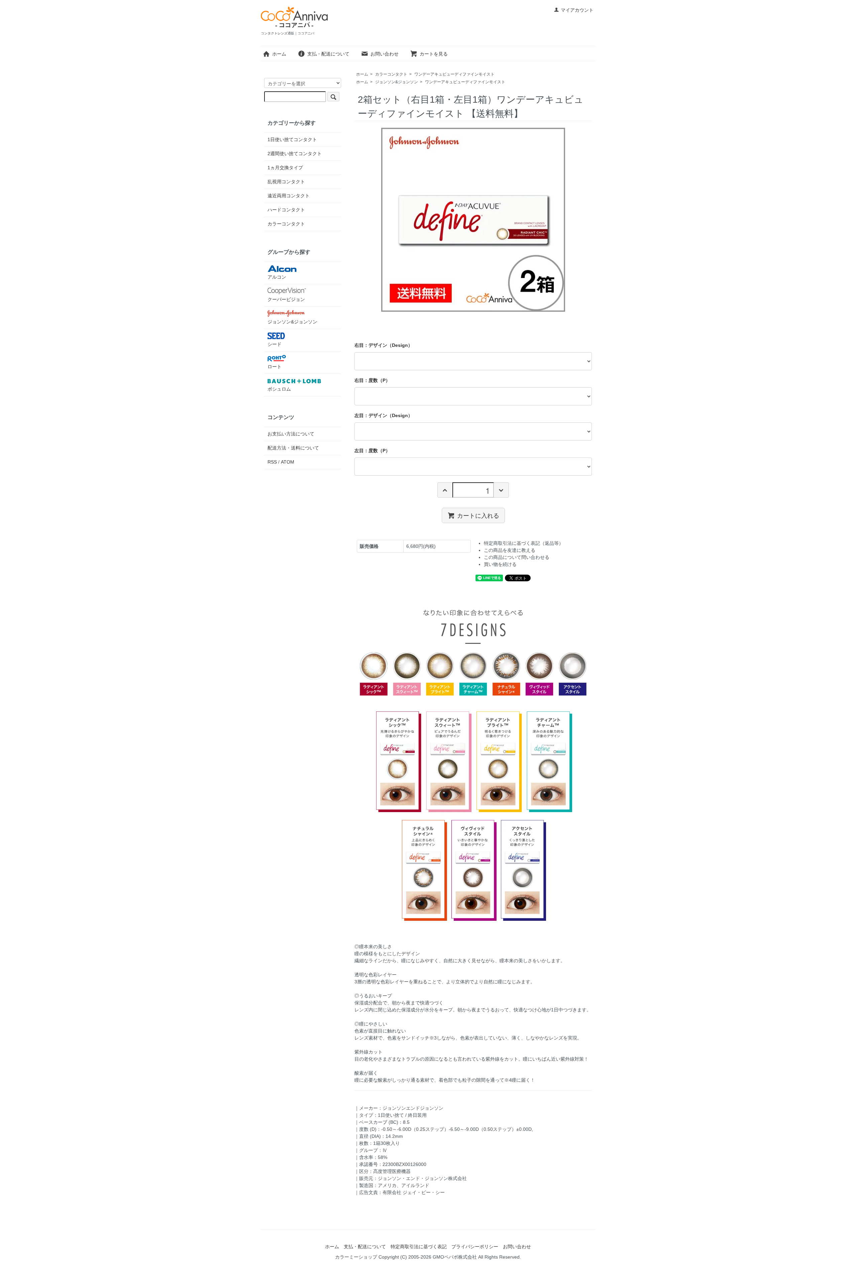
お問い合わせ (384, 54)
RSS (272, 462)
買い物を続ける (500, 564)
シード (275, 344)
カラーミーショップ (356, 1257)
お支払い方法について (291, 433)
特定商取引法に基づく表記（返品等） (523, 543)
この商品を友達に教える (509, 550)
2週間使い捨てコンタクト (295, 153)
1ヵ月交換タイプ (285, 167)
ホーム (279, 54)
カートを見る (434, 54)
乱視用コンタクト (286, 181)
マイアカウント (577, 10)
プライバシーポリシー (474, 1246)
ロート (275, 366)
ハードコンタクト (286, 209)
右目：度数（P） (372, 380)
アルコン (277, 277)
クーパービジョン (286, 299)
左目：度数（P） (372, 450)
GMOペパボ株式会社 (455, 1257)
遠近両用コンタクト (289, 195)
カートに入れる (478, 515)
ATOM (287, 462)
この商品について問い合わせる (516, 557)
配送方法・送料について (293, 448)
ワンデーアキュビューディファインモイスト (454, 74)
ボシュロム (279, 389)
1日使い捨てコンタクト (292, 139)
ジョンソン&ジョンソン (396, 82)
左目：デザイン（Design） (383, 415)
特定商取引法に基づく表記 (419, 1246)
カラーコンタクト (391, 74)
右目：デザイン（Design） (383, 345)
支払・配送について (328, 54)
